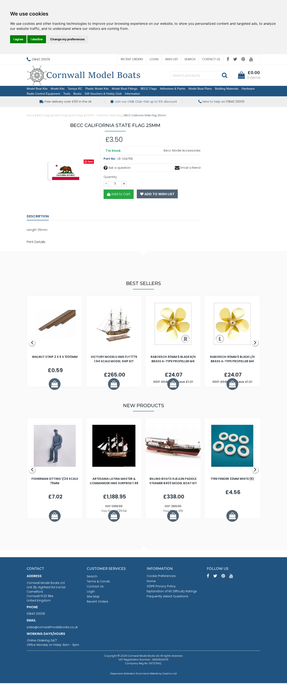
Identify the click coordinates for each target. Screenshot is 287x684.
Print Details (36, 241)
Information (132, 93)
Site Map (93, 596)
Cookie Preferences (161, 576)
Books (77, 93)
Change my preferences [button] (67, 39)
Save (90, 161)
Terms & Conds (98, 581)
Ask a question (119, 168)
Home (30, 115)
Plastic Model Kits (97, 88)
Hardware (248, 88)
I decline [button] (37, 39)
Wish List (171, 59)
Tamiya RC (75, 88)
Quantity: (110, 177)
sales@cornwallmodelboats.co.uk (52, 627)
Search (189, 59)
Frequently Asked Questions (167, 596)
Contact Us (211, 59)
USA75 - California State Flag (104, 115)
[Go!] (224, 75)
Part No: (110, 159)
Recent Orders (132, 59)
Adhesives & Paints (172, 88)
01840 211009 (36, 614)
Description (38, 216)
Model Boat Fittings (124, 88)
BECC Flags (149, 88)
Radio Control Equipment (43, 93)
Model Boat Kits (37, 88)
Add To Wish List (159, 194)
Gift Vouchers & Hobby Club (103, 93)
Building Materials (226, 88)
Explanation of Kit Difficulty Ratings (172, 591)
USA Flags (77, 115)
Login (154, 59)
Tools (66, 93)
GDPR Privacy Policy (161, 586)
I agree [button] (18, 39)
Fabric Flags (60, 115)
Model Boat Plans (200, 88)
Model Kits (58, 88)
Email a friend (189, 168)
